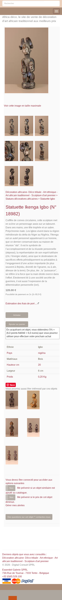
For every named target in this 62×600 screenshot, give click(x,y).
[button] (2, 592)
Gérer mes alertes (15, 505)
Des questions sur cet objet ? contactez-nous (29, 517)
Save (12, 384)
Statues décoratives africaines (22, 199)
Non (11, 488)
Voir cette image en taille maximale (23, 105)
